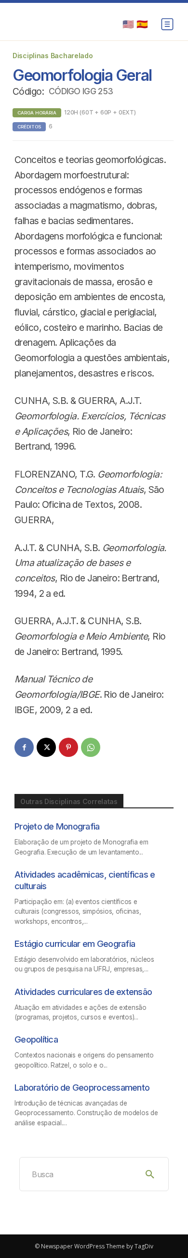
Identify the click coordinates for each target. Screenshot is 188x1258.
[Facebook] (24, 747)
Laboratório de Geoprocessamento (81, 1087)
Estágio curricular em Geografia (74, 943)
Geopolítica (36, 1039)
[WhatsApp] (90, 747)
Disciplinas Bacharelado (53, 55)
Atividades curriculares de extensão (83, 991)
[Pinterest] (68, 747)
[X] (46, 747)
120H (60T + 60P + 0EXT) (100, 112)
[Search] (150, 1174)
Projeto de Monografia (57, 826)
